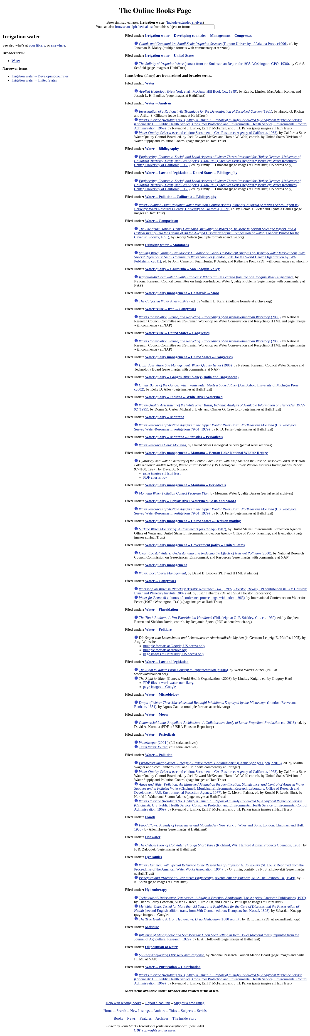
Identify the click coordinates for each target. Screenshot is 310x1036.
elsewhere (58, 45)
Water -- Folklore (158, 629)
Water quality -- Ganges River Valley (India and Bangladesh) (192, 377)
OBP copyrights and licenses (154, 1030)
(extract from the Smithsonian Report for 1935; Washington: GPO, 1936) (214, 64)
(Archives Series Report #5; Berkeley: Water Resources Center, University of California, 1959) (217, 207)
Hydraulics (153, 857)
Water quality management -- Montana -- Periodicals (185, 485)
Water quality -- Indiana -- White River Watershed (184, 397)
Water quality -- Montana (164, 417)
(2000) (205, 553)
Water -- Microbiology (162, 694)
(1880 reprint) (189, 919)
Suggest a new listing (189, 1003)
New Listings (140, 1011)
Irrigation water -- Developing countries (40, 76)
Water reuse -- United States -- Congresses (177, 333)
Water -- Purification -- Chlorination (173, 967)
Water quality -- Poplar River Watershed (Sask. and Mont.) (190, 501)
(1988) (185, 365)
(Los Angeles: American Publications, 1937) (222, 898)
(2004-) (153, 742)
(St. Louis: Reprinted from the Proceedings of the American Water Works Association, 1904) (219, 867)
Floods (150, 817)
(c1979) (164, 301)
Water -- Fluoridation (161, 609)
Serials (202, 1011)
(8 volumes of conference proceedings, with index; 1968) (192, 598)
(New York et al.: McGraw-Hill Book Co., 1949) (188, 91)
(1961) (205, 111)
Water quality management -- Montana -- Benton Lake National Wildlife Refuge (206, 453)
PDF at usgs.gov (155, 477)
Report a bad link (157, 1003)
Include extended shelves (185, 22)
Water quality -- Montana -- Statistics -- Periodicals (184, 437)
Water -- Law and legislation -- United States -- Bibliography (191, 173)
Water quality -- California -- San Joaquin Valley (182, 269)
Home (107, 1011)
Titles (173, 1011)
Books (118, 1018)
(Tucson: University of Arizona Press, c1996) (213, 44)
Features (146, 1018)
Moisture (152, 927)
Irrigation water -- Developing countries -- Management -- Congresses (198, 35)
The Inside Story (184, 1018)
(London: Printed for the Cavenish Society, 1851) (216, 233)
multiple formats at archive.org (165, 650)
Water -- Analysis (158, 103)
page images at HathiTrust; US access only (173, 654)
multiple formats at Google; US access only (174, 646)
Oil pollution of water (161, 947)
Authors (159, 1011)
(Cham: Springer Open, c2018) (210, 763)
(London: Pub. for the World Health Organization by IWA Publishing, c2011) (219, 257)
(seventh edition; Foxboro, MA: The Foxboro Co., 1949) (217, 878)
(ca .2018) (217, 722)
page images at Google (159, 687)
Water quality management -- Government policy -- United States (195, 545)
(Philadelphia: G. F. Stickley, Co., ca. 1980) (207, 618)
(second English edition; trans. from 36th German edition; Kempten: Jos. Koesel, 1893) (216, 908)
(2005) (209, 317)
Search (121, 1011)
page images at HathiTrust (161, 473)
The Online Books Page (155, 10)
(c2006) (183, 670)
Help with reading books (123, 1003)
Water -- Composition (161, 221)
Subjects (187, 1011)
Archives (161, 1018)
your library (37, 45)
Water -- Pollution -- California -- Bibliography (181, 197)
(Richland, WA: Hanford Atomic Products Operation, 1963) (220, 845)
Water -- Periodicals (160, 734)
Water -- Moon (156, 714)
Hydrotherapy (156, 890)
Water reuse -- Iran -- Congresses (170, 309)
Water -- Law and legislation (167, 662)
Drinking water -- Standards (167, 245)
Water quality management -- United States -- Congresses (189, 357)
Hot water (152, 837)
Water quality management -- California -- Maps (182, 293)
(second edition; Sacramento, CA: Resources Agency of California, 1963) (208, 133)
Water (16, 61)
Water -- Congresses (160, 581)
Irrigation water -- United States (34, 80)
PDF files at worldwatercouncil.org (168, 683)
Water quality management (166, 565)
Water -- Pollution (158, 755)
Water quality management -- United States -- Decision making (193, 521)
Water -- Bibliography (162, 149)
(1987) (182, 529)
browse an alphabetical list (134, 27)
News (131, 1018)
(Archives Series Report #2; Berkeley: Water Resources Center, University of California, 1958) (217, 161)
